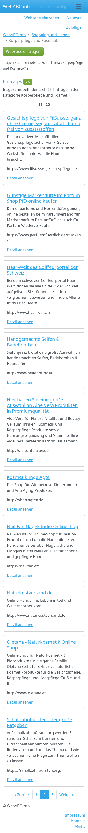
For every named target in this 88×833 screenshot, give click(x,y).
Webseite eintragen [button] (23, 51)
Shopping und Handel (51, 34)
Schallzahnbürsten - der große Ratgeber (39, 722)
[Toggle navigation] (78, 6)
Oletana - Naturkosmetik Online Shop (41, 645)
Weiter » (66, 794)
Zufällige (73, 27)
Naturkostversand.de (30, 592)
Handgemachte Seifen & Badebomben (33, 342)
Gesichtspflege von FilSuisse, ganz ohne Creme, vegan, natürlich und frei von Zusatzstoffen (44, 123)
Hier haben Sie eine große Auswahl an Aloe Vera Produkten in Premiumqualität (42, 405)
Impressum (75, 815)
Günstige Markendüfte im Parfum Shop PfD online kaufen (43, 198)
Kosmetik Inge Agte (28, 477)
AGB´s (80, 826)
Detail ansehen (20, 178)
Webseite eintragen (41, 17)
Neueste (74, 17)
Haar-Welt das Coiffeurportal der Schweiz (42, 270)
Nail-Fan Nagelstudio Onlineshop (42, 526)
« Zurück (22, 794)
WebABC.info (17, 6)
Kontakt (78, 820)
